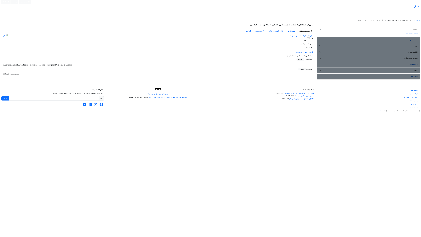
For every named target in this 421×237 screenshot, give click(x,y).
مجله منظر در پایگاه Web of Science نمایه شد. (299, 93)
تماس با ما (414, 76)
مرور (415, 46)
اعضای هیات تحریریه (411, 97)
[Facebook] (101, 105)
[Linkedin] (90, 105)
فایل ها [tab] (290, 31)
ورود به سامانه (24, 2)
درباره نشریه (413, 93)
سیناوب (380, 110)
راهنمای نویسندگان (410, 58)
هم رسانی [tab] (258, 31)
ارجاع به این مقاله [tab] (275, 31)
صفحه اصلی (416, 20)
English (5, 2)
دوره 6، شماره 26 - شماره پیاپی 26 (301, 35)
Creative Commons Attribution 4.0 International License (168, 97)
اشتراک (5, 98)
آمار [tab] (247, 31)
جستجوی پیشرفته (412, 33)
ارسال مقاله (413, 64)
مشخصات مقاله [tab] (304, 31)
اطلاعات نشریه (412, 52)
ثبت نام (15, 2)
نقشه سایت (414, 107)
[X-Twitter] (95, 105)
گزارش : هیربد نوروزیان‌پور (303, 52)
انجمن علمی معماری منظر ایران (304, 96)
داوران (415, 70)
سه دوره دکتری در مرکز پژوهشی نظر (301, 98)
